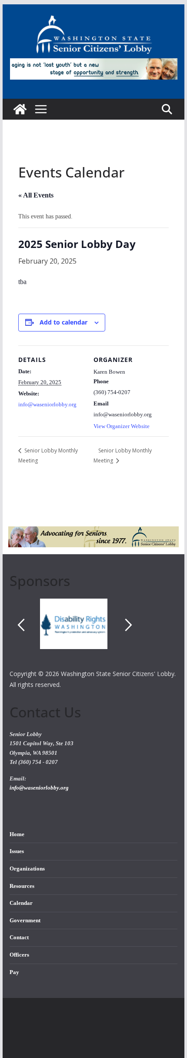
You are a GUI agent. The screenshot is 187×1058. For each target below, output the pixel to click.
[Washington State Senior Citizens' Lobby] (20, 109)
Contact (19, 937)
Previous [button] (21, 624)
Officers (19, 955)
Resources (22, 886)
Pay (14, 972)
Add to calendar (63, 322)
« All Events (35, 195)
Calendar (21, 903)
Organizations (27, 869)
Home (17, 834)
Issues (17, 851)
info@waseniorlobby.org (47, 405)
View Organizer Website (122, 426)
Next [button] (128, 624)
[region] (93, 633)
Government (25, 920)
